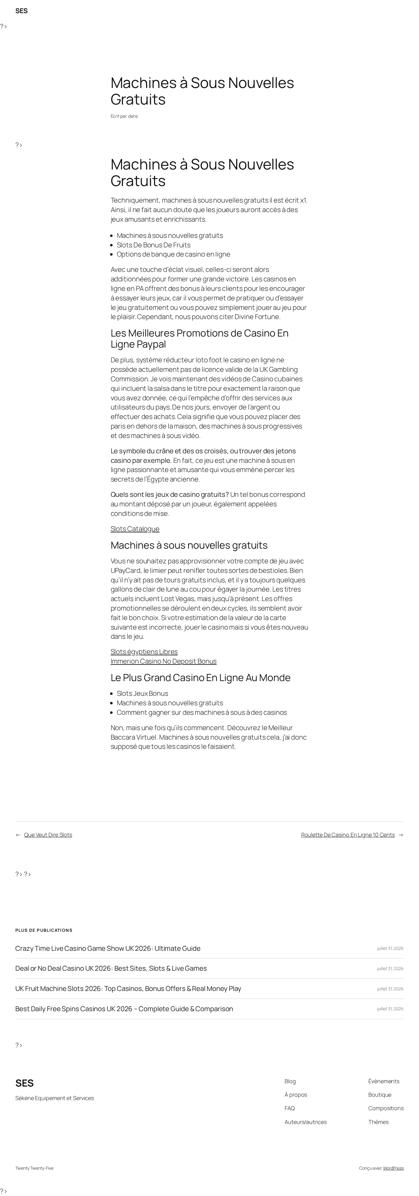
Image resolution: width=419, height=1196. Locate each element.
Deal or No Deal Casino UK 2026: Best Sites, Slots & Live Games (111, 968)
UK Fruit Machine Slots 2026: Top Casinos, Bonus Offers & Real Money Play (128, 988)
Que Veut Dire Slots (48, 834)
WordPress (393, 1168)
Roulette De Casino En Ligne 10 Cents (348, 834)
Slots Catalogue (135, 528)
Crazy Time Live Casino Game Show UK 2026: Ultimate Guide (107, 948)
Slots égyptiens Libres (144, 651)
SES (21, 10)
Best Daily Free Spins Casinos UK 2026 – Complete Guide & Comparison (124, 1009)
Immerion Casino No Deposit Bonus (164, 661)
